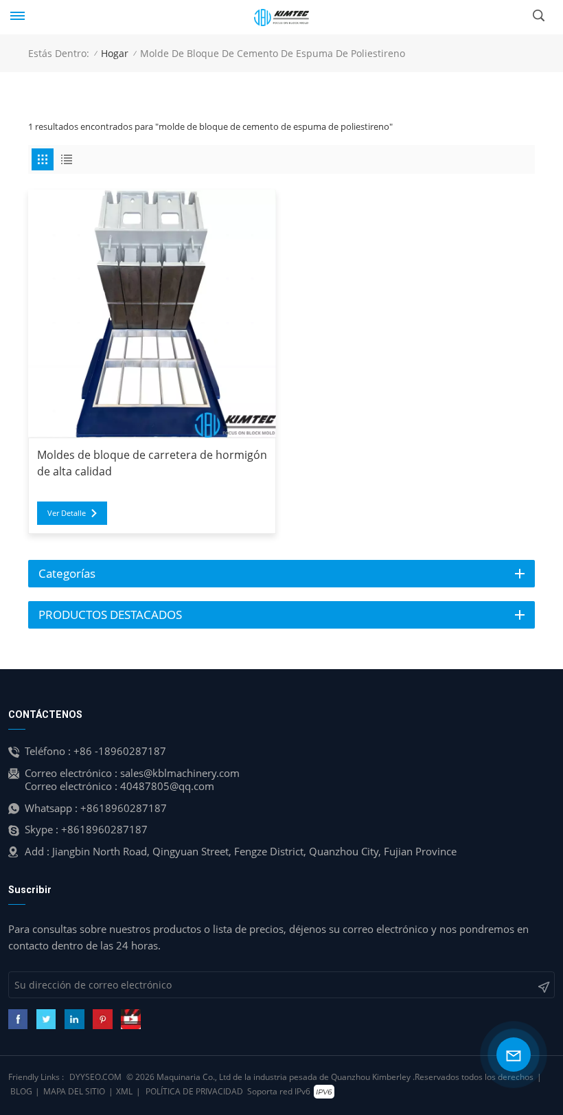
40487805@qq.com (167, 786)
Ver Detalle (66, 513)
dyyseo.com (95, 1077)
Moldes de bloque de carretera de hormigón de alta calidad (152, 463)
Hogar (114, 53)
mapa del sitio (74, 1091)
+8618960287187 (123, 808)
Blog (21, 1091)
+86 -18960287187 (119, 751)
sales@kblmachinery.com (180, 773)
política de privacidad (194, 1091)
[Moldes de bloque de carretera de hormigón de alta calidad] (152, 314)
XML (124, 1091)
